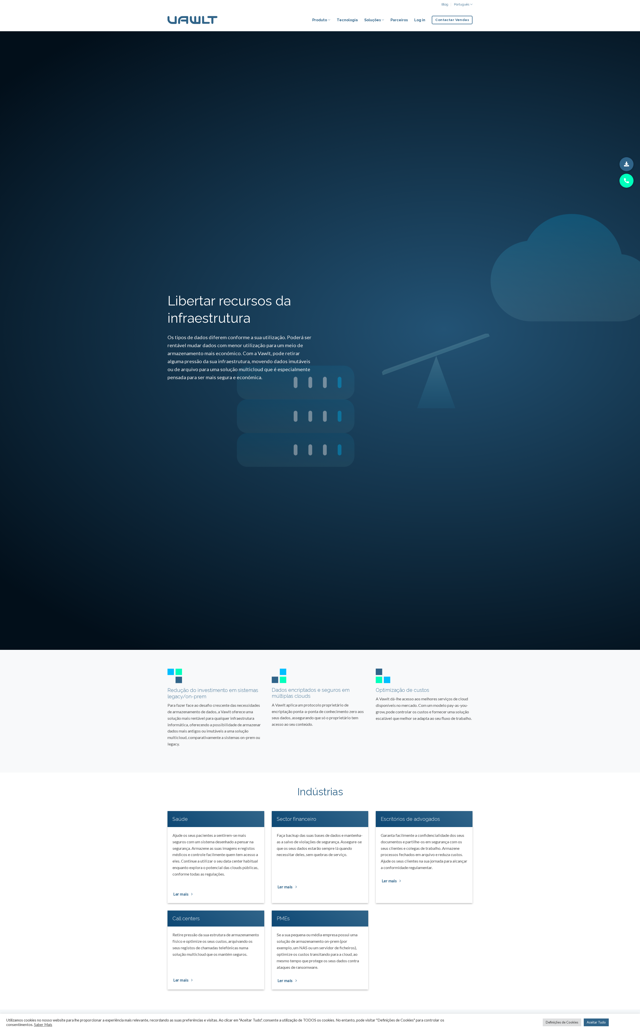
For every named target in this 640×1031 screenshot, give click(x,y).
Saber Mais (43, 1025)
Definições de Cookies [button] (562, 1022)
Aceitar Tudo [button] (596, 1022)
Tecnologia (347, 20)
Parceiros (399, 20)
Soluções (372, 20)
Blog (445, 4)
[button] (627, 164)
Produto (319, 20)
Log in (419, 20)
